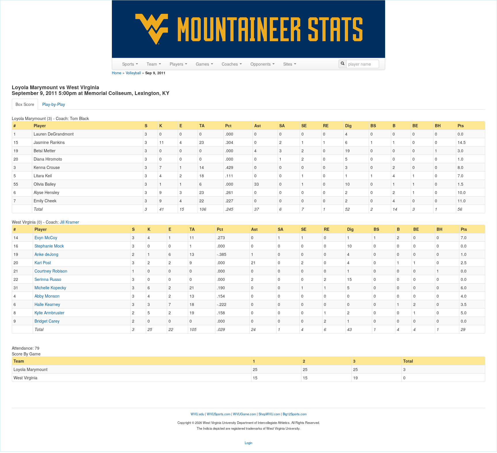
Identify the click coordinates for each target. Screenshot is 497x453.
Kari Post (43, 262)
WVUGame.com (244, 414)
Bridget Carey (47, 321)
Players (177, 64)
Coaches (230, 64)
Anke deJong (46, 254)
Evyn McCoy (46, 237)
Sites (288, 64)
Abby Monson (47, 296)
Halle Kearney (47, 304)
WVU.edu (197, 414)
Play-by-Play (53, 104)
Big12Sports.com (295, 414)
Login (248, 442)
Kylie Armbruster (49, 312)
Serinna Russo (48, 279)
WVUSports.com (218, 414)
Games (203, 64)
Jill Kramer (69, 222)
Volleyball (133, 72)
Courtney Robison (51, 271)
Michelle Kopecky (50, 287)
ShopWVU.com (269, 414)
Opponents (261, 64)
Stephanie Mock (49, 246)
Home (116, 72)
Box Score (25, 104)
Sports (128, 64)
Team (152, 64)
